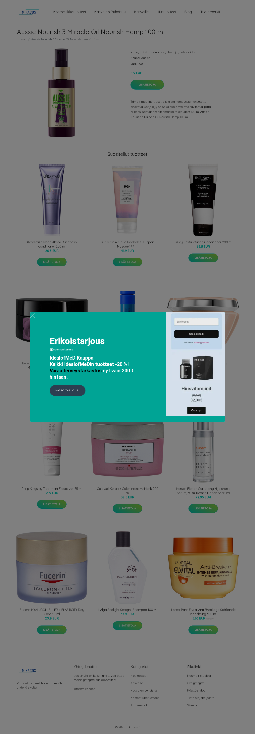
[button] (67, 390)
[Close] (32, 315)
